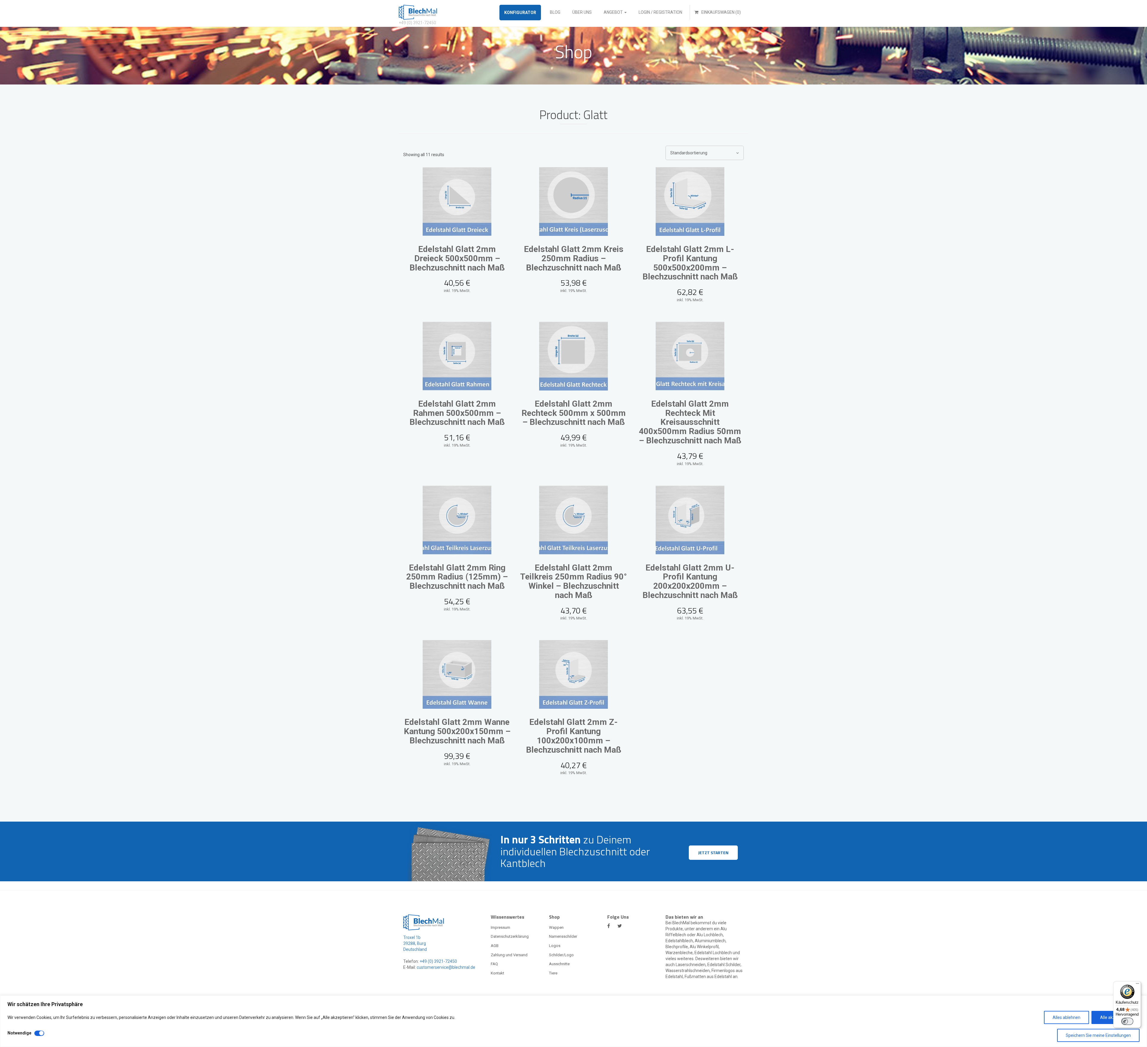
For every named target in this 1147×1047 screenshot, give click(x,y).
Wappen (556, 927)
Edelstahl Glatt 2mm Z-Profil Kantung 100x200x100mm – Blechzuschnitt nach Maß (573, 735)
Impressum (500, 927)
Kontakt (497, 973)
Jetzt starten (713, 852)
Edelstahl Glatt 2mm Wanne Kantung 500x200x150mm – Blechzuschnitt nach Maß (457, 731)
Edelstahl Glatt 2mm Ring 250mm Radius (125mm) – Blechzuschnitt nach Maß (457, 577)
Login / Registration (660, 12)
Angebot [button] (614, 12)
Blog (555, 12)
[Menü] (1137, 984)
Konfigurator (520, 12)
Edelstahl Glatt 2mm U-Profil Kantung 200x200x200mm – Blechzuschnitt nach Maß (690, 581)
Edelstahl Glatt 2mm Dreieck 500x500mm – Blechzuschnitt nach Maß (457, 258)
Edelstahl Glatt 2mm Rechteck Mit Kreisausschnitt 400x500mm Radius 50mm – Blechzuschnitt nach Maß (690, 422)
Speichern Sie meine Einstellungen (1098, 1035)
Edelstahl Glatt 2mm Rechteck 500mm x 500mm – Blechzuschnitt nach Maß (574, 413)
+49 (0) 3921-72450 (438, 961)
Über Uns (582, 12)
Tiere (553, 973)
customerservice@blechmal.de (446, 967)
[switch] (1127, 1021)
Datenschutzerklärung (510, 936)
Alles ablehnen (1066, 1017)
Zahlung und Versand (509, 955)
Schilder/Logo (561, 955)
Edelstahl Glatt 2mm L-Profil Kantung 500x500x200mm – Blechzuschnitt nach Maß (690, 263)
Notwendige (19, 1033)
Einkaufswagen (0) (720, 12)
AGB (495, 945)
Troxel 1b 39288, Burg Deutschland (415, 943)
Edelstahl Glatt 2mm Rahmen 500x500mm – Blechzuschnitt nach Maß (457, 413)
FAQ (494, 964)
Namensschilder (563, 936)
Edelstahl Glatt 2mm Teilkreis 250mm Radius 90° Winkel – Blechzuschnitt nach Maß (573, 581)
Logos (554, 945)
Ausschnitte (559, 964)
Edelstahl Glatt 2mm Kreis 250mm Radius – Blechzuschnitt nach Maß (573, 258)
